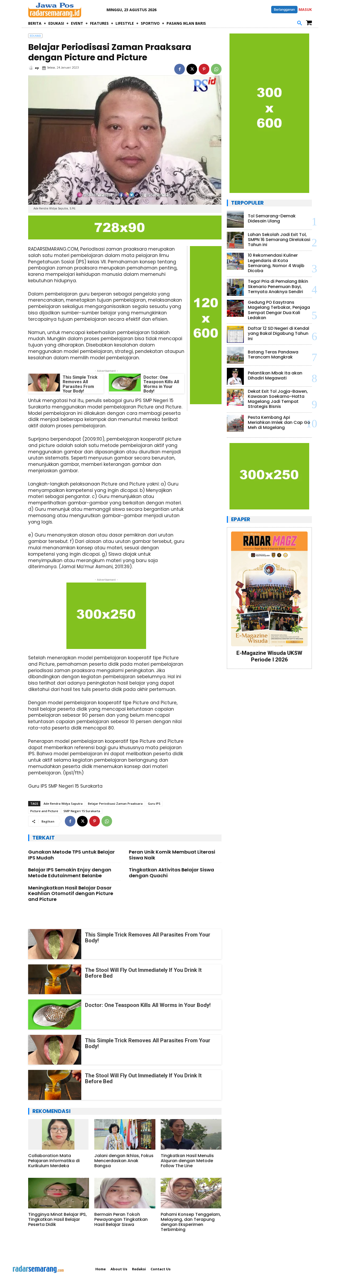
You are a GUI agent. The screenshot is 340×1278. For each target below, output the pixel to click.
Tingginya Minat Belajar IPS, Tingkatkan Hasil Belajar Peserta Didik (57, 1219)
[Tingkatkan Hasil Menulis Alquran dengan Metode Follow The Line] (191, 1134)
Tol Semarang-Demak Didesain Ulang (272, 218)
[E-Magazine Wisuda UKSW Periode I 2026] (269, 589)
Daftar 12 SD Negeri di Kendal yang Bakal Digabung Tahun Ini (278, 333)
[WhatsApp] (216, 69)
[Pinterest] (204, 69)
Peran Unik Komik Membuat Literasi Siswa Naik (172, 855)
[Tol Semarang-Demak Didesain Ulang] (235, 219)
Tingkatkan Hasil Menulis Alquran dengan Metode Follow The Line (187, 1161)
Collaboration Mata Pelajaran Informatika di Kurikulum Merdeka (54, 1161)
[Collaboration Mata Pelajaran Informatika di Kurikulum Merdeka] (58, 1134)
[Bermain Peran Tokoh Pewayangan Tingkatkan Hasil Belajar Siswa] (124, 1193)
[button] (299, 23)
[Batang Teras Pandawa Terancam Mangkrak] (235, 355)
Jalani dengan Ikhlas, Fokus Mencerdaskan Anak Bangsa (124, 1161)
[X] (191, 69)
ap (37, 68)
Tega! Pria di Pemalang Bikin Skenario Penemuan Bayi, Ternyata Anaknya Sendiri (278, 286)
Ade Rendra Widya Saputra (63, 803)
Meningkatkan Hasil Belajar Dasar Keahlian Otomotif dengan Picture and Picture (70, 893)
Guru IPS (154, 803)
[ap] (31, 67)
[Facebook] (179, 69)
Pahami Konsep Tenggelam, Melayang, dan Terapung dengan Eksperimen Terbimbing (191, 1222)
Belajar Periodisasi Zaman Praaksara (115, 803)
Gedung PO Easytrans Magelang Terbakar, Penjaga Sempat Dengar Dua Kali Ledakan (279, 310)
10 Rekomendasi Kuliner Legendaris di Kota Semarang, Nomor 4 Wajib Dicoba (276, 263)
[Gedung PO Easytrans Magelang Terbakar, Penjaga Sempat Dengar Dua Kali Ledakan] (235, 308)
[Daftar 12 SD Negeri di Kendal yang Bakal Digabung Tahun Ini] (235, 334)
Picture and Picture (44, 811)
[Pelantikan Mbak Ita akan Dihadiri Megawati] (235, 376)
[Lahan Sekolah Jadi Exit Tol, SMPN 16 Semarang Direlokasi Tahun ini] (235, 240)
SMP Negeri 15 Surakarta (81, 811)
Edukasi (35, 35)
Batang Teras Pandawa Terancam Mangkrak (273, 354)
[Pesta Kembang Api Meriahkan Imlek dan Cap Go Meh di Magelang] (235, 423)
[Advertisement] (269, 707)
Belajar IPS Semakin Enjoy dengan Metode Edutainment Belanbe (69, 872)
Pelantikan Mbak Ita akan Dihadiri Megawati (275, 375)
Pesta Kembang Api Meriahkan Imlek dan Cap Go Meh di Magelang (279, 422)
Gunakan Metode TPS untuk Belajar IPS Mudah (71, 855)
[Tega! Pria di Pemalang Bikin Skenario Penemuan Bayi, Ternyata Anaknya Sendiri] (235, 287)
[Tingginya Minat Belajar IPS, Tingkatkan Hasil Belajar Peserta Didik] (58, 1193)
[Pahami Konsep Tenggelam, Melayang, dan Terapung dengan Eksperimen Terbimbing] (191, 1193)
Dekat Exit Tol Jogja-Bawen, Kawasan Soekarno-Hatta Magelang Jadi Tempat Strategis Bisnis (278, 399)
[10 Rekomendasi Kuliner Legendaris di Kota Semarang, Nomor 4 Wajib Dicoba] (235, 261)
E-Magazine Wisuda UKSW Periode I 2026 (269, 656)
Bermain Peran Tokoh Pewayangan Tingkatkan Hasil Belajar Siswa (121, 1219)
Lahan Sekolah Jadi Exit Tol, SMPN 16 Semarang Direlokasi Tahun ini (279, 239)
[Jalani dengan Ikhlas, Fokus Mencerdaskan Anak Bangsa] (124, 1134)
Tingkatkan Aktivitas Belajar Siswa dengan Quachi (171, 872)
